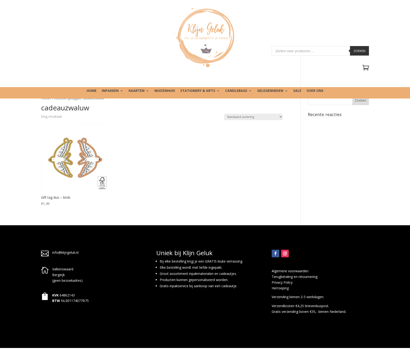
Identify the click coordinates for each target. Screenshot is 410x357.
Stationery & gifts (197, 91)
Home (92, 91)
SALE (297, 91)
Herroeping (280, 288)
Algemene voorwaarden (290, 271)
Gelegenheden (270, 91)
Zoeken (359, 51)
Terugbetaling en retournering (294, 276)
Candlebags (236, 91)
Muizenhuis (164, 91)
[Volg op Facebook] (275, 253)
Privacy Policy (282, 282)
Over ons (315, 91)
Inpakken (110, 91)
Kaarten (136, 91)
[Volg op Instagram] (285, 253)
